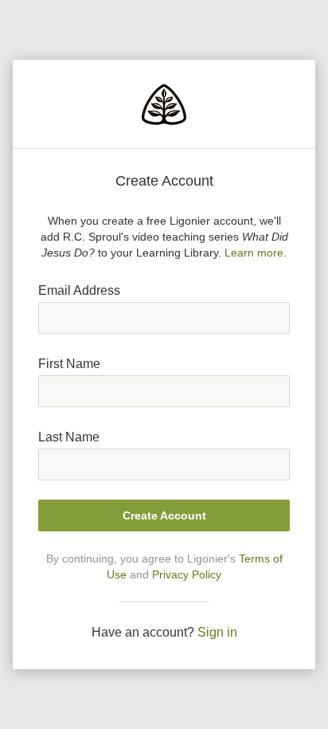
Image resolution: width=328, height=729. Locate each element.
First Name (69, 363)
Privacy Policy (186, 574)
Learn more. (256, 252)
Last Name (69, 437)
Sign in (217, 632)
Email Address (79, 290)
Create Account (164, 515)
